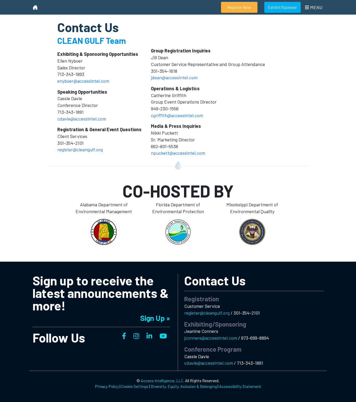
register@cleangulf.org (80, 149)
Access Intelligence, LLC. (162, 380)
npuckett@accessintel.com (178, 153)
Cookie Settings (134, 386)
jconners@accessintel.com (211, 338)
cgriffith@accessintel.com (177, 115)
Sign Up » (155, 318)
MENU (316, 7)
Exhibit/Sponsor (282, 7)
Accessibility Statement (240, 386)
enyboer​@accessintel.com (83, 81)
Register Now (239, 7)
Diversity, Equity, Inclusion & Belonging (184, 386)
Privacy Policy (107, 386)
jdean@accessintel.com (174, 77)
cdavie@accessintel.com (81, 119)
